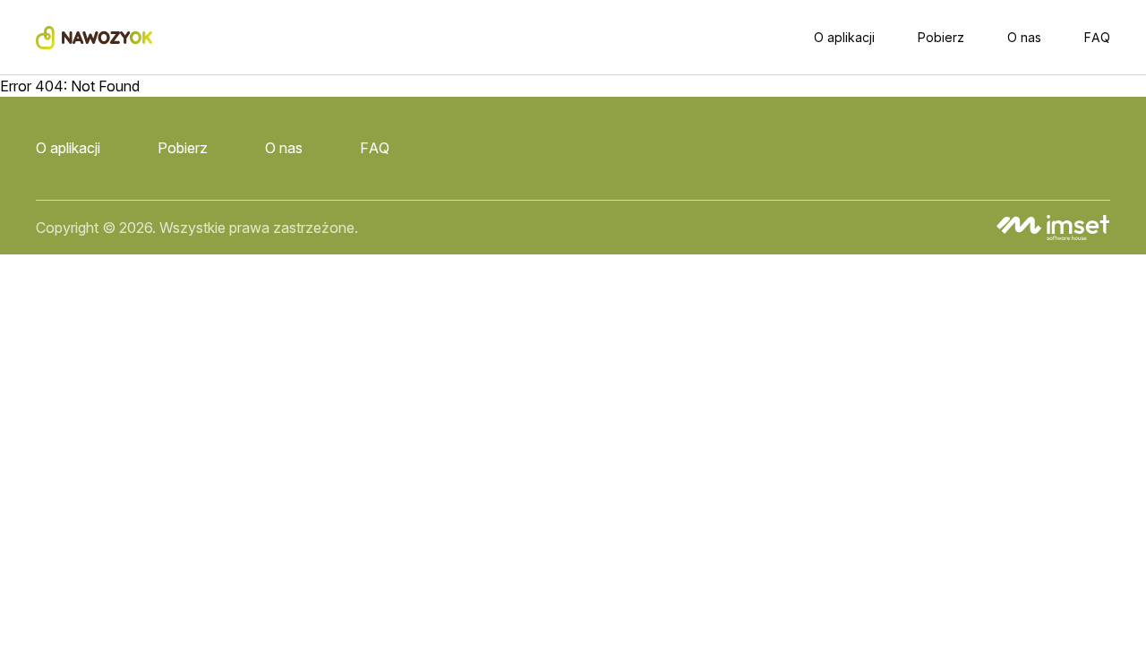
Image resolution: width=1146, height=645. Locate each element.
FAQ (1097, 37)
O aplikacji (844, 37)
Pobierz (941, 37)
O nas (1024, 37)
